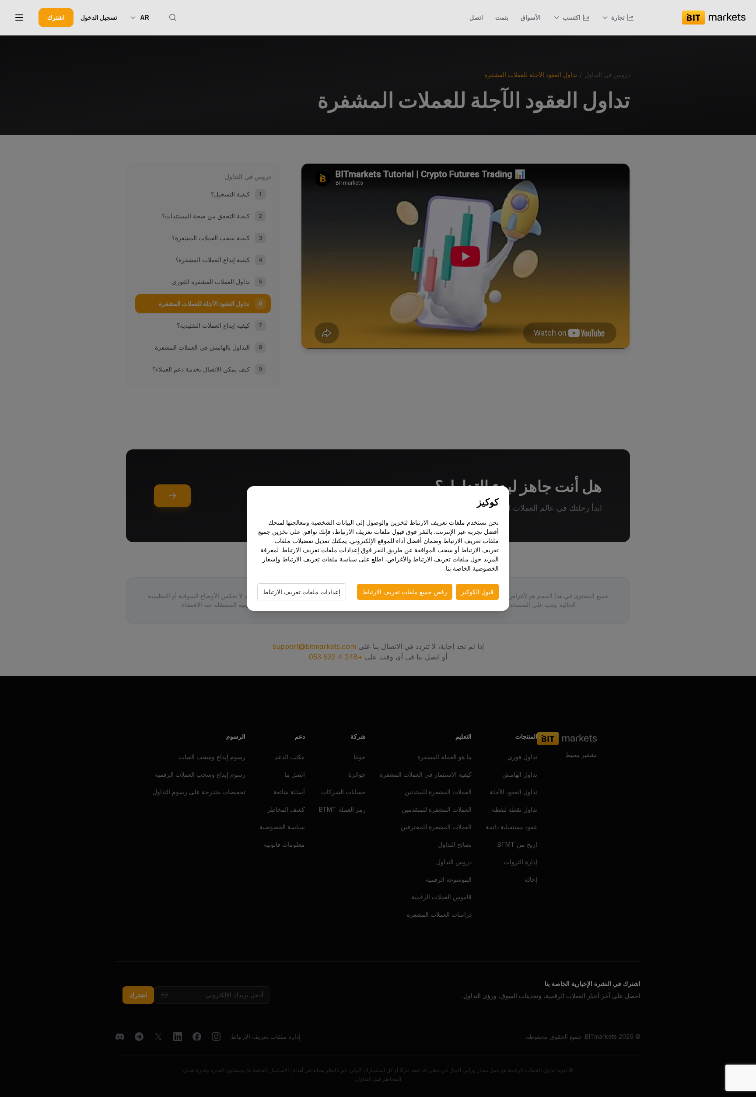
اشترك (56, 17)
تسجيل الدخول (98, 17)
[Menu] (19, 17)
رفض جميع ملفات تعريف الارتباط (404, 592)
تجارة (618, 17)
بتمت (501, 17)
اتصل (476, 17)
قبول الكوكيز (477, 592)
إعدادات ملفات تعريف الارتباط (301, 592)
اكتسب (572, 17)
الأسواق (531, 17)
